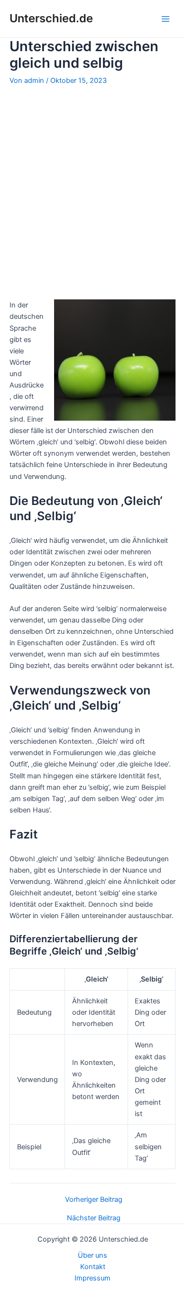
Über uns (92, 1255)
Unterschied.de (51, 18)
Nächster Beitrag (93, 1218)
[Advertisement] (92, 191)
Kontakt (92, 1266)
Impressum (92, 1278)
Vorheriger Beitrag (93, 1199)
